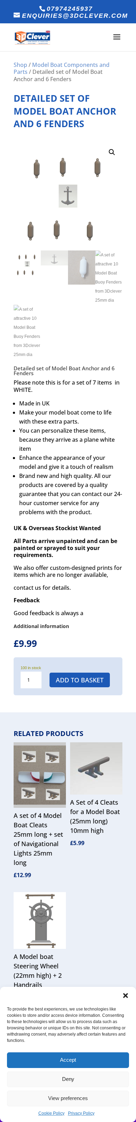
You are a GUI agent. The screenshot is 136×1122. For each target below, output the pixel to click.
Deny (68, 1079)
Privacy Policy (81, 1113)
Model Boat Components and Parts (61, 68)
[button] (125, 995)
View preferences (68, 1098)
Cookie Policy (51, 1113)
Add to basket (80, 680)
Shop (20, 65)
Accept (68, 1060)
